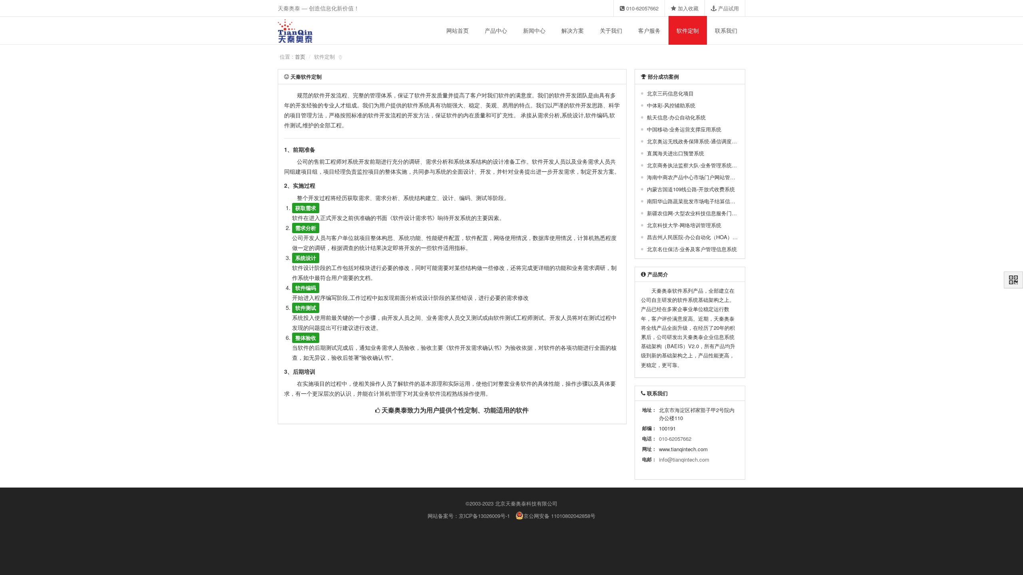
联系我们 (726, 30)
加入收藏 (687, 8)
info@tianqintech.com (684, 459)
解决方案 (572, 30)
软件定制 (688, 30)
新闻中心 (534, 30)
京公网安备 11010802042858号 (559, 515)
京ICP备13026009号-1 (484, 515)
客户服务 (649, 30)
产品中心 (496, 30)
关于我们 (611, 30)
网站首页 (457, 30)
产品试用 (727, 8)
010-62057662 (642, 8)
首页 (300, 56)
